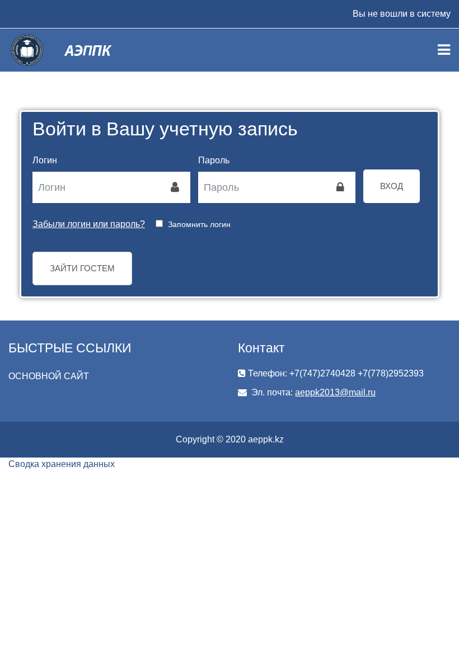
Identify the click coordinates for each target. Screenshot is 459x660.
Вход (391, 186)
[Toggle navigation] (444, 50)
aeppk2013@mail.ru (335, 392)
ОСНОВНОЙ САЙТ (48, 376)
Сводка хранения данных (61, 464)
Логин (44, 160)
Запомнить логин (199, 224)
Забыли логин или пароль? (88, 224)
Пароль (214, 160)
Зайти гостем (82, 268)
